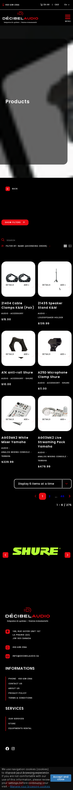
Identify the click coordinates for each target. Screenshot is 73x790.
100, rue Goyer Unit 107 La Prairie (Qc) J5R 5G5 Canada (26, 635)
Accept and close (60, 778)
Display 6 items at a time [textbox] (36, 484)
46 (62, 496)
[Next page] (70, 496)
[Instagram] (13, 749)
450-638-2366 (20, 647)
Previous (5, 555)
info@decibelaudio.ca (26, 656)
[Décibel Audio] (20, 17)
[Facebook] (7, 749)
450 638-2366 (12, 5)
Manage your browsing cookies (30, 786)
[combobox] (43, 484)
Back (15, 189)
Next (67, 555)
